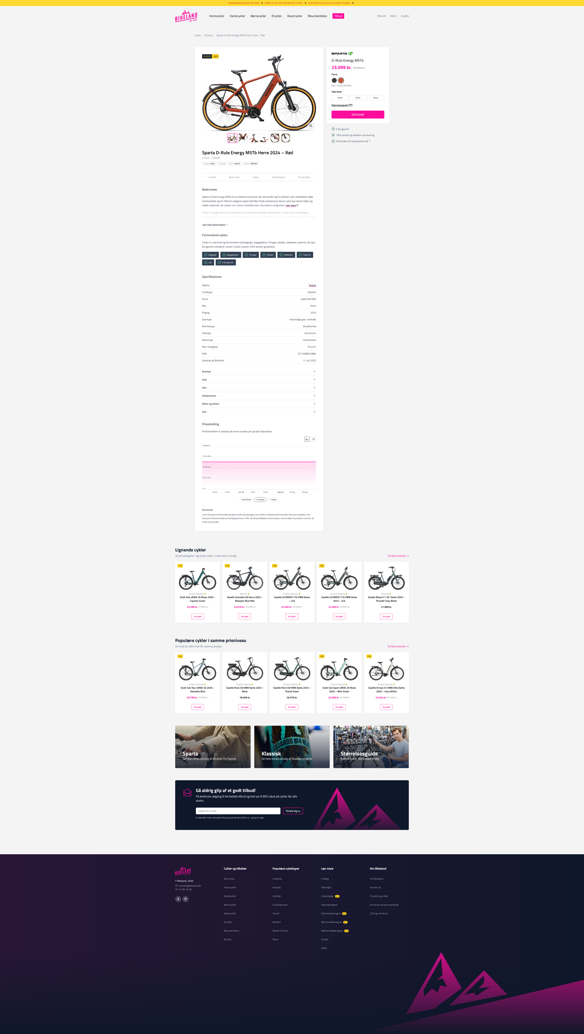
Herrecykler (216, 16)
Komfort (277, 922)
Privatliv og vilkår (379, 896)
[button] (334, 80)
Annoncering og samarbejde (384, 905)
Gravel (276, 913)
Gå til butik (358, 114)
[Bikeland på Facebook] (178, 899)
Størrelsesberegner (333, 913)
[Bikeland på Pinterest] (185, 899)
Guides (405, 16)
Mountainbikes (317, 16)
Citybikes (277, 879)
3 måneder (260, 499)
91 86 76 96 (185, 889)
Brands (382, 16)
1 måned (273, 499)
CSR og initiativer (379, 913)
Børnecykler (258, 16)
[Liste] (313, 439)
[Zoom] (311, 126)
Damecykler (237, 16)
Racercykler (294, 16)
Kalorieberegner (329, 905)
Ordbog (325, 879)
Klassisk (277, 887)
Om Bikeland (376, 879)
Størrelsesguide (340, 105)
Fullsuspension (280, 905)
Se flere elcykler (397, 556)
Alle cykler (229, 879)
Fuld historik (246, 499)
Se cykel (197, 616)
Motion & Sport (280, 930)
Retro (275, 939)
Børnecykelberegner (334, 922)
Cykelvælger (330, 896)
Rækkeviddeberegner (334, 930)
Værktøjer (326, 887)
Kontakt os (375, 887)
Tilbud (338, 16)
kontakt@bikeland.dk (190, 886)
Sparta (312, 285)
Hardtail (277, 896)
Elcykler (277, 16)
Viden (393, 16)
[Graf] (307, 439)
